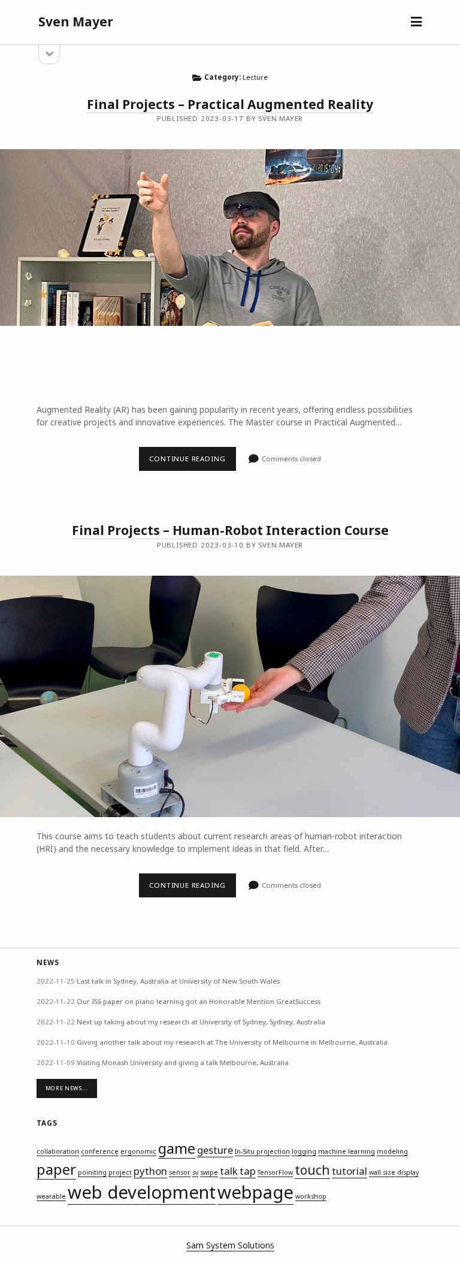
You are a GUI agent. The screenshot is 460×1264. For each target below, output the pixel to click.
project (120, 1172)
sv (195, 1172)
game (176, 1148)
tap (248, 1171)
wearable (51, 1196)
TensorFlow (275, 1172)
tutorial (349, 1171)
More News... (67, 1088)
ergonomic (138, 1151)
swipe (209, 1172)
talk (229, 1171)
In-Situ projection (262, 1151)
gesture (215, 1150)
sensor (179, 1172)
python (150, 1171)
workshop (310, 1196)
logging (304, 1151)
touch (312, 1170)
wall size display (394, 1172)
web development (142, 1192)
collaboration (58, 1151)
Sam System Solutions (230, 1245)
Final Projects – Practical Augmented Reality (230, 104)
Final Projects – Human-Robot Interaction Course (230, 530)
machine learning (346, 1151)
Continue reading (192, 462)
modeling (392, 1151)
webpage (255, 1192)
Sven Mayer (75, 21)
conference (100, 1151)
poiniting (92, 1172)
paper (56, 1169)
